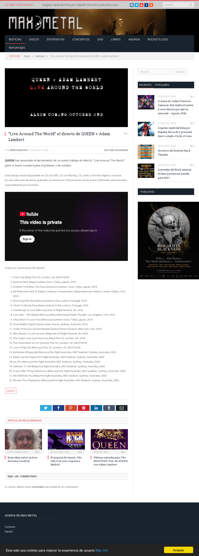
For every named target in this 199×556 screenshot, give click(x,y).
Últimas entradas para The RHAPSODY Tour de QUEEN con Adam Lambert (110, 461)
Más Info (101, 550)
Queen (11, 390)
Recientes (145, 85)
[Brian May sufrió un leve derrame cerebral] (23, 441)
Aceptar (178, 549)
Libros (116, 39)
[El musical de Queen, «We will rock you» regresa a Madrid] (66, 441)
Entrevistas (56, 39)
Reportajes (17, 47)
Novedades (121, 150)
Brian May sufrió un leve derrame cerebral (23, 459)
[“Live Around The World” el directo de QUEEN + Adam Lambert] (66, 98)
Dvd (100, 39)
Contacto (10, 526)
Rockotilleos (158, 39)
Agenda (134, 39)
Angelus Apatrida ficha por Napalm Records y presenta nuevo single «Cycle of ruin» (82, 5)
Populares (162, 85)
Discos (34, 39)
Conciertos (81, 39)
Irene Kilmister (18, 150)
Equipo (9, 531)
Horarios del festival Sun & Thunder (174, 152)
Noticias (15, 39)
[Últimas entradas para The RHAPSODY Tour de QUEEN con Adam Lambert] (109, 441)
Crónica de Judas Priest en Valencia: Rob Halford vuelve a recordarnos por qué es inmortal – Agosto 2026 (176, 107)
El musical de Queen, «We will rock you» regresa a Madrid (66, 461)
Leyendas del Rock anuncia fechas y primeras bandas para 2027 (174, 173)
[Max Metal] (46, 22)
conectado (38, 486)
